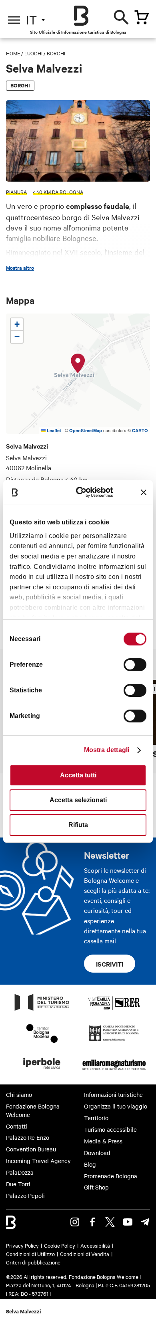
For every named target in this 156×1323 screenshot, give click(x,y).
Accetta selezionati (78, 800)
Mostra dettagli (107, 749)
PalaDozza (20, 1172)
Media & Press (103, 1141)
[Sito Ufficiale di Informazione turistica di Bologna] (81, 16)
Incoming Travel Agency (38, 1161)
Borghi (56, 53)
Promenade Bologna (110, 1176)
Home (13, 53)
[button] (78, 364)
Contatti (16, 1126)
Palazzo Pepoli (25, 1196)
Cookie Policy (59, 1245)
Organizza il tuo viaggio (115, 1106)
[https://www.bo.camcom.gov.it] (114, 1040)
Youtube (127, 1222)
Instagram (75, 1222)
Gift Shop (96, 1187)
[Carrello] (141, 17)
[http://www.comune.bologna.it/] (42, 1071)
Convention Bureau (31, 1149)
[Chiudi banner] (143, 492)
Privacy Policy (22, 1245)
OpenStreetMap (85, 430)
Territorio (96, 1118)
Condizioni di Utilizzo (30, 1253)
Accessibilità (95, 1245)
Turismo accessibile (110, 1129)
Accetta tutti (78, 775)
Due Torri (18, 1184)
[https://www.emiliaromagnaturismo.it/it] (114, 1071)
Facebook (92, 1222)
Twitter (110, 1222)
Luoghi (33, 53)
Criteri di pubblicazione (33, 1262)
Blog (90, 1164)
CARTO (140, 430)
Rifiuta (78, 824)
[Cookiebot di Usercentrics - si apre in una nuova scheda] (83, 492)
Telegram (145, 1222)
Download (97, 1153)
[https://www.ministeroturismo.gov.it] (42, 1010)
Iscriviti (109, 963)
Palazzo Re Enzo (27, 1137)
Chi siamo (19, 1094)
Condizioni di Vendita (84, 1253)
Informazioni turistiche (113, 1094)
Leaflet (53, 430)
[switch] (135, 664)
